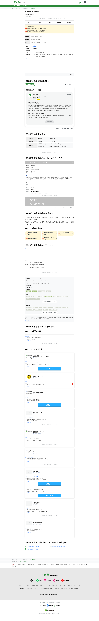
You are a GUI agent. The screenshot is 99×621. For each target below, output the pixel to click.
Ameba (44, 605)
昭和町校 (27, 336)
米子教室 (27, 437)
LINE (40, 580)
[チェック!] (72, 384)
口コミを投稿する (30, 84)
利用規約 (22, 588)
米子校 (26, 381)
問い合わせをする (29, 320)
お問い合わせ (64, 588)
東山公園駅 (25, 8)
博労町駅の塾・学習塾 (32, 549)
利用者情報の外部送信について (45, 588)
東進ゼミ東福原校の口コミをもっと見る (64, 128)
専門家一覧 (69, 585)
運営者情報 (77, 585)
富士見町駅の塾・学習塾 (58, 546)
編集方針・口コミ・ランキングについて (49, 585)
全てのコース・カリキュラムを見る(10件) (64, 207)
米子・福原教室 (29, 418)
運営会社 (57, 588)
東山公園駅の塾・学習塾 (32, 546)
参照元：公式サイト (70, 175)
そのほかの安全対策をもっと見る (49, 312)
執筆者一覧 (62, 585)
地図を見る (29, 340)
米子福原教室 (28, 361)
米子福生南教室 (29, 457)
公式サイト (49, 369)
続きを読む (49, 121)
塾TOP (13, 8)
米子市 (20, 8)
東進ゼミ (35, 46)
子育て (57, 580)
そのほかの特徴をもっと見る (49, 301)
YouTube (66, 580)
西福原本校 (28, 528)
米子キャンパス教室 (30, 488)
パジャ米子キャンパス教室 (31, 476)
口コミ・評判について (69, 84)
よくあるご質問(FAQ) (74, 588)
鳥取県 (17, 8)
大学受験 (49, 580)
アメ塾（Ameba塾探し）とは (31, 585)
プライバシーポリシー (31, 588)
